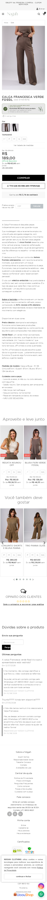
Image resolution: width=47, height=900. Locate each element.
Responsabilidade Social (23, 760)
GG (24, 139)
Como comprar (23, 786)
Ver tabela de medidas (23, 145)
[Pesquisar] (39, 14)
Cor (3, 121)
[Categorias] (3, 14)
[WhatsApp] (20, 814)
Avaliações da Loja (23, 768)
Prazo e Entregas (23, 781)
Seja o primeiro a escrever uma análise (23, 604)
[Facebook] (9, 814)
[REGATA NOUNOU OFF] (11, 443)
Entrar (23, 825)
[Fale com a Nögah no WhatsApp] (41, 894)
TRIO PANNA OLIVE (35, 546)
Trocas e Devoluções (23, 789)
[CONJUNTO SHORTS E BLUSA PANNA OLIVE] (11, 525)
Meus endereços (23, 833)
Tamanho (4, 135)
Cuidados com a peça (24, 792)
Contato (23, 765)
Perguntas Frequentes (23, 783)
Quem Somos (23, 757)
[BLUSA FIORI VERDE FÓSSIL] (35, 443)
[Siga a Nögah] (41, 886)
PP (4, 139)
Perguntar (8, 647)
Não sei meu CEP (8, 207)
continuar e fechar (23, 876)
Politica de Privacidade (23, 778)
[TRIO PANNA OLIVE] (35, 525)
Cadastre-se (23, 828)
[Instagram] (15, 814)
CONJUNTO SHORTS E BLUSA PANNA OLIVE (11, 548)
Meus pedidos (23, 831)
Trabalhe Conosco (23, 762)
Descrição (10, 218)
